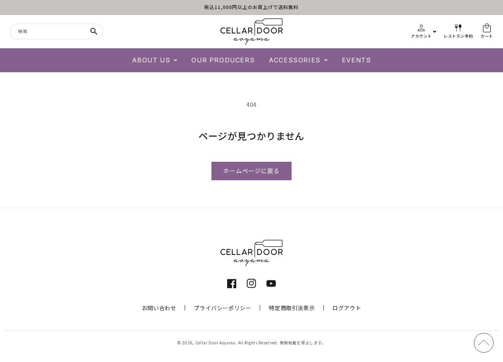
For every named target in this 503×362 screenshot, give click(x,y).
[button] (155, 60)
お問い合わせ (159, 308)
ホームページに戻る (251, 171)
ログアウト (346, 308)
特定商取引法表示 (292, 308)
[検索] (94, 31)
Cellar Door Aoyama (215, 343)
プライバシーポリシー (222, 308)
